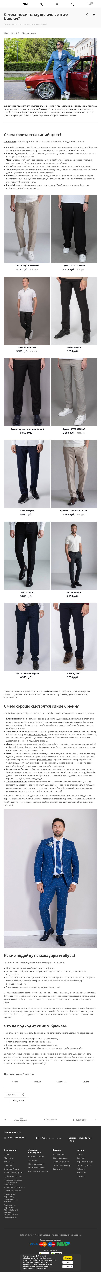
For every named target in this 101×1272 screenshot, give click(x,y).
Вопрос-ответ (59, 1154)
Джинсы (81, 1158)
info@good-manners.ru (51, 1138)
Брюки (80, 1154)
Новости (8, 1165)
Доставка (32, 1160)
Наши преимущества (14, 1172)
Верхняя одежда (85, 1161)
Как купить (57, 1169)
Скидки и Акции (11, 1169)
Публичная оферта (13, 1176)
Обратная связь (60, 1158)
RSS (94, 14)
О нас (6, 1154)
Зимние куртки (84, 1165)
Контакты (8, 1161)
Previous (6, 1120)
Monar (15, 1081)
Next (95, 1120)
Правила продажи (61, 1161)
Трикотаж (81, 1172)
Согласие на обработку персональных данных (11, 1198)
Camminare (61, 1081)
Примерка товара (36, 1167)
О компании (10, 1150)
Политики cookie (29, 1264)
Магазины (8, 1158)
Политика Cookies (12, 1190)
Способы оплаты (36, 1156)
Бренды (80, 1176)
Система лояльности (38, 1171)
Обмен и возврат (36, 1164)
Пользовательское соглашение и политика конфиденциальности (14, 1183)
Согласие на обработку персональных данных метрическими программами (11, 1211)
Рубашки (81, 1169)
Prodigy (37, 1081)
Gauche (85, 1081)
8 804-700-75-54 (16, 1137)
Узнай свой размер (61, 1165)
